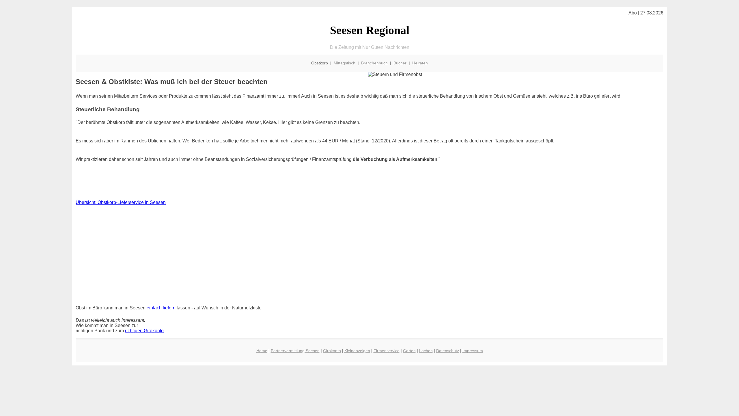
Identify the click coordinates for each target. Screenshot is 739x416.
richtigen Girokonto (144, 330)
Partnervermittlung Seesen (295, 350)
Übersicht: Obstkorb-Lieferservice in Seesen (121, 202)
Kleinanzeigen (357, 350)
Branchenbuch (374, 63)
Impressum (472, 350)
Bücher (399, 63)
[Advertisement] (369, 255)
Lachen (426, 350)
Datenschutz (447, 350)
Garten (409, 350)
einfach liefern (161, 307)
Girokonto (332, 350)
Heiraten (420, 63)
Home (261, 350)
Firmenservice (387, 350)
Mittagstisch (344, 63)
